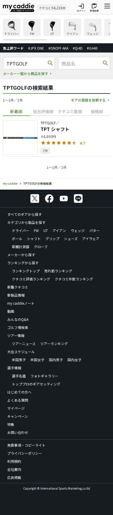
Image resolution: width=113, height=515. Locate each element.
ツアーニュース (24, 343)
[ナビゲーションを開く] (107, 7)
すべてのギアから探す (24, 214)
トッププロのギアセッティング (36, 383)
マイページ (16, 408)
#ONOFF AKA (58, 48)
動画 (10, 311)
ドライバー (20, 230)
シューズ (71, 238)
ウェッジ (78, 230)
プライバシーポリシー (24, 453)
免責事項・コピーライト (26, 445)
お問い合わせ (17, 432)
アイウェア (90, 238)
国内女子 (74, 359)
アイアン (59, 230)
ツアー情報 (15, 335)
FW (36, 230)
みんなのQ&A (17, 319)
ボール (17, 238)
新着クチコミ (17, 286)
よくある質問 (17, 400)
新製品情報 (16, 295)
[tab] (16, 111)
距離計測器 (20, 246)
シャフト (34, 238)
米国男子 (19, 359)
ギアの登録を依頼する (88, 100)
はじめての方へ (19, 391)
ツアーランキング (54, 343)
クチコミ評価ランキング (31, 278)
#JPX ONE (36, 48)
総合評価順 (43, 111)
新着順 (16, 111)
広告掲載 (14, 477)
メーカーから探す (21, 254)
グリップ (52, 238)
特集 (10, 424)
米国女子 (37, 359)
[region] (56, 29)
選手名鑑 (19, 375)
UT (45, 230)
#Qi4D (78, 48)
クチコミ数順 (70, 111)
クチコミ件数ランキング (74, 278)
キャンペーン (17, 416)
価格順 (97, 111)
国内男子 (56, 359)
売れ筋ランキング (58, 270)
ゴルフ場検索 (17, 327)
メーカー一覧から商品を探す (25, 73)
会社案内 (14, 469)
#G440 (92, 48)
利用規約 (14, 461)
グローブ (41, 246)
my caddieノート (20, 303)
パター (94, 230)
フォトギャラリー (44, 375)
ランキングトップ (26, 270)
